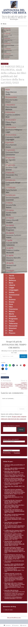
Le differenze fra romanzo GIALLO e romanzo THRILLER (14, 531)
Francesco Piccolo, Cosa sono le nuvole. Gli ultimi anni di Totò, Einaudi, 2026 (13, 502)
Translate (17, 453)
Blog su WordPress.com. (14, 617)
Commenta (21, 408)
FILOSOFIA (5, 377)
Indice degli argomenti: (11, 439)
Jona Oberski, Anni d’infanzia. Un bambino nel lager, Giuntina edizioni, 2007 (14, 511)
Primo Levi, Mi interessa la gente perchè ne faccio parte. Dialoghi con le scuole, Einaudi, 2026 (14, 479)
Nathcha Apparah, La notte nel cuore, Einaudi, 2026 (12, 574)
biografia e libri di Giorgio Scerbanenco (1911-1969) (11, 591)
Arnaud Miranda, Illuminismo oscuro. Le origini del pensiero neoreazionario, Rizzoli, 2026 (14, 569)
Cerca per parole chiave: (11, 426)
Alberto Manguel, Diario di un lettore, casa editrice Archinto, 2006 (14, 526)
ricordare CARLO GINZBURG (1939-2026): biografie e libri (14, 564)
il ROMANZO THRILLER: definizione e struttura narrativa (14, 594)
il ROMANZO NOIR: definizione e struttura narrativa (13, 597)
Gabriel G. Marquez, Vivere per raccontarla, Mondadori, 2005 (12, 518)
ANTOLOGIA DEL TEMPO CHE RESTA (14, 11)
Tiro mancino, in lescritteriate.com (14, 560)
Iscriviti (23, 356)
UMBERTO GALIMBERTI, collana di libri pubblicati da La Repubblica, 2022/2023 (21, 384)
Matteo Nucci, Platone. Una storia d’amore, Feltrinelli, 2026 (13, 475)
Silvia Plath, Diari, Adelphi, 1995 (12, 486)
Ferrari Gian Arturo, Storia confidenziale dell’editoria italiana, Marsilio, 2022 (7, 383)
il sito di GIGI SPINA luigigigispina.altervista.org (11, 496)
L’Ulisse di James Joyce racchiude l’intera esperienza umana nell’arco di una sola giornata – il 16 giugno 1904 (14, 579)
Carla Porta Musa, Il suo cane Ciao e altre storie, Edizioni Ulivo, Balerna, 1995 (14, 506)
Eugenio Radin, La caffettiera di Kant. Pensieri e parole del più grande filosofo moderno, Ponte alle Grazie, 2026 (14, 543)
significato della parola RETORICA (13, 464)
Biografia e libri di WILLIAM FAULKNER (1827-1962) (12, 472)
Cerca (21, 429)
